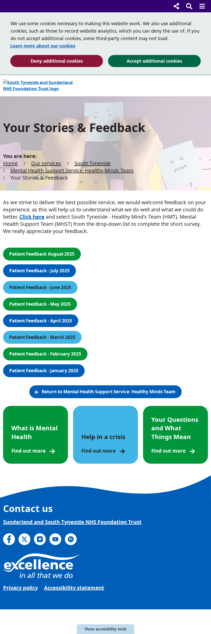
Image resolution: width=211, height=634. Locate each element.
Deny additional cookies (67, 61)
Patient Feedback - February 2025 (45, 354)
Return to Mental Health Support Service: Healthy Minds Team (108, 392)
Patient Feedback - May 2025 (40, 304)
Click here (32, 216)
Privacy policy (20, 587)
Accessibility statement (74, 587)
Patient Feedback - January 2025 (43, 371)
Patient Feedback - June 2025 (40, 287)
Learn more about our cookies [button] (42, 46)
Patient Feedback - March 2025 (42, 337)
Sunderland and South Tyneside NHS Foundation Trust (72, 521)
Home (10, 163)
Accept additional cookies (164, 61)
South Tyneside (92, 163)
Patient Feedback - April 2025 (40, 321)
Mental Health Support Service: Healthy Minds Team (72, 170)
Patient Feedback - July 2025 (39, 271)
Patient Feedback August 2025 (42, 254)
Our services (46, 163)
